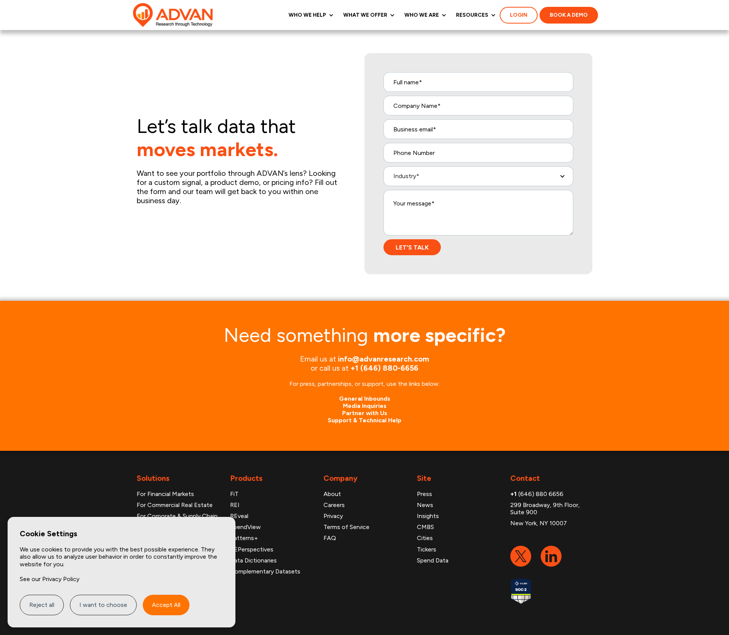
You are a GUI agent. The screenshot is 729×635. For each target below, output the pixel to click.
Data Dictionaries (253, 560)
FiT (234, 494)
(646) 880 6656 (536, 494)
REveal (239, 516)
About (332, 494)
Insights (428, 516)
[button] (310, 15)
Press (424, 494)
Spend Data (432, 560)
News (425, 505)
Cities (425, 538)
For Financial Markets (165, 494)
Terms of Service (346, 527)
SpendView (245, 527)
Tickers (426, 549)
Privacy (333, 516)
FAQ (329, 538)
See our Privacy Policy (49, 579)
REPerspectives (251, 549)
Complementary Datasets (265, 571)
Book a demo (569, 15)
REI (235, 505)
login (518, 15)
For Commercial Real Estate (175, 505)
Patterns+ (244, 538)
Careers (334, 505)
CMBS (425, 527)
